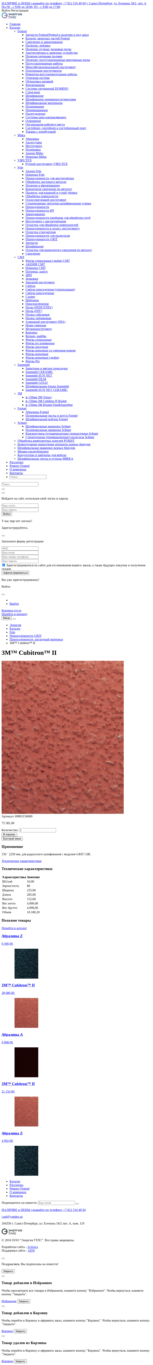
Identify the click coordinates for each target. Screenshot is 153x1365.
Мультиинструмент (39, 329)
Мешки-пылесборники (33, 451)
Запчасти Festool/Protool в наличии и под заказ (57, 34)
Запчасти (32, 243)
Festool (22, 31)
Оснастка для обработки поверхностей (52, 225)
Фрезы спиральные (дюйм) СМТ (48, 260)
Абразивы (32, 138)
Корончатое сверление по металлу (49, 189)
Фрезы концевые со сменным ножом (51, 350)
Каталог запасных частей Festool (48, 38)
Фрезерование (35, 85)
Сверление (33, 253)
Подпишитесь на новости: (19, 1202)
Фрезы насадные (37, 347)
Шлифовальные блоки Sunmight (47, 386)
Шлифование (35, 95)
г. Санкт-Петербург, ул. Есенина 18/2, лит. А (116, 3)
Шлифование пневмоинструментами (51, 99)
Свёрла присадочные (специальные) (50, 289)
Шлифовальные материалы (44, 103)
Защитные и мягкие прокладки (47, 368)
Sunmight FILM (36, 379)
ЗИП (29, 275)
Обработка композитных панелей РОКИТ (46, 440)
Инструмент (34, 146)
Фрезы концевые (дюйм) (42, 357)
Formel (22, 408)
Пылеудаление (35, 113)
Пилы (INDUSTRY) (39, 307)
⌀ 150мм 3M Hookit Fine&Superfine (49, 405)
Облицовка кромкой (39, 81)
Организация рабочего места (45, 124)
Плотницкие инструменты (44, 70)
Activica (32, 1247)
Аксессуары (34, 142)
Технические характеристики (22, 861)
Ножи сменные (36, 325)
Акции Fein (33, 171)
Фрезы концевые (37, 354)
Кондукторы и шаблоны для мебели (42, 455)
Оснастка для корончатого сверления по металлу (59, 250)
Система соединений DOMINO (47, 88)
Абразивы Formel (37, 412)
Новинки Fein (35, 174)
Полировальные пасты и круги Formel (51, 415)
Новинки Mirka (36, 156)
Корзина (7, 1331)
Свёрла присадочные (40, 293)
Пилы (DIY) (34, 311)
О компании (18, 469)
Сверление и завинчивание (44, 42)
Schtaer (22, 422)
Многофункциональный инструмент (51, 67)
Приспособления (37, 303)
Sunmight (24, 364)
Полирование (35, 106)
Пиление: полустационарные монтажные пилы (58, 60)
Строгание (33, 92)
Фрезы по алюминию (40, 343)
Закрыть (8, 1271)
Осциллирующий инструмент (46, 199)
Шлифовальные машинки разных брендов (46, 448)
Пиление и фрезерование (43, 185)
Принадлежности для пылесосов (48, 235)
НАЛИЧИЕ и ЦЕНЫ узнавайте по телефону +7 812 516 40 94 (44, 3)
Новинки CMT (36, 268)
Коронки (31, 332)
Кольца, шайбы (36, 336)
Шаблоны (32, 300)
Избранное (9, 1301)
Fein (20, 167)
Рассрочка (16, 462)
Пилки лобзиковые (38, 318)
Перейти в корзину (14, 614)
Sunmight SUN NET (39, 375)
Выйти (14, 603)
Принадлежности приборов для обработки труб (58, 217)
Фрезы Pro (33, 361)
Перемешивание (37, 110)
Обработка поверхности (42, 196)
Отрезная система (38, 78)
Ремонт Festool (19, 465)
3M (20, 393)
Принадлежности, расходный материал (36, 639)
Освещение (33, 121)
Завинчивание (35, 214)
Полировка (33, 149)
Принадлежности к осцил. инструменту (53, 228)
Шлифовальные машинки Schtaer (48, 426)
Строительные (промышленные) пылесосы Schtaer (60, 437)
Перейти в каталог (14, 928)
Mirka (21, 135)
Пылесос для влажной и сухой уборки (51, 192)
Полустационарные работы (44, 63)
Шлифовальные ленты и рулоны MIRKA (45, 458)
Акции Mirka (34, 153)
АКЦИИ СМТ (35, 264)
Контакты (16, 473)
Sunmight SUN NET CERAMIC (47, 390)
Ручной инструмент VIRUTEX (47, 164)
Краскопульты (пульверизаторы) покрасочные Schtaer (62, 433)
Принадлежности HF (40, 210)
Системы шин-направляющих (46, 117)
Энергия (15, 625)
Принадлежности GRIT (42, 239)
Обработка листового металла (46, 182)
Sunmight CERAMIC (39, 372)
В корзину (9, 834)
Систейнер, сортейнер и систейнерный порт (56, 128)
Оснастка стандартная (41, 232)
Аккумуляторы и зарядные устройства (52, 52)
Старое (30, 296)
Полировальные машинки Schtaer (48, 430)
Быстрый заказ (12, 838)
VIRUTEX (25, 160)
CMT (21, 257)
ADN (31, 1250)
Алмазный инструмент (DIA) (45, 321)
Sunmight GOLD (37, 382)
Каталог (15, 27)
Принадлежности (37, 207)
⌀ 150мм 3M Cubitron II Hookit (46, 401)
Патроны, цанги (37, 271)
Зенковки (32, 278)
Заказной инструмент (40, 282)
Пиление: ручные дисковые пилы (48, 49)
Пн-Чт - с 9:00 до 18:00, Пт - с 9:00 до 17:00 (31, 7)
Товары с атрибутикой (41, 131)
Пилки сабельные (38, 314)
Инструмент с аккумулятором (46, 221)
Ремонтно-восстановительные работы (51, 74)
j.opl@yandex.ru (12, 1216)
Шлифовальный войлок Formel (47, 419)
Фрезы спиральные (39, 339)
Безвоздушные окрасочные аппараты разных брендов (54, 444)
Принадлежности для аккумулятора (50, 178)
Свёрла (30, 286)
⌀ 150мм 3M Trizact (39, 397)
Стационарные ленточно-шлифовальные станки (58, 203)
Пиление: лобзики (38, 45)
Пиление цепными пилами (44, 56)
